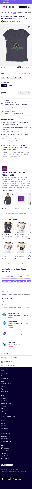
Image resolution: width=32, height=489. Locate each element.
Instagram (7, 448)
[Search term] (28, 7)
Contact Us (4, 438)
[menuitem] (3, 12)
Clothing (11, 12)
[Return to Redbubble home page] (9, 7)
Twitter (6, 453)
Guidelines (4, 431)
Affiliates (3, 406)
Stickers (19, 12)
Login (3, 386)
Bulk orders (4, 391)
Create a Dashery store (8, 416)
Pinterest (6, 458)
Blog (2, 381)
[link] (8, 281)
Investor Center (5, 401)
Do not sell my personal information (10, 471)
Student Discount (6, 383)
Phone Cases (27, 12)
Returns (3, 425)
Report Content (5, 353)
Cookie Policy (23, 471)
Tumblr (6, 456)
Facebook (7, 450)
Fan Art (3, 376)
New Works (4, 378)
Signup (3, 389)
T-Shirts (4, 292)
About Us (4, 398)
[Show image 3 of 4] (4, 67)
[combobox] (24, 7)
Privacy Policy (14, 469)
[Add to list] (29, 27)
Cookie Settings (6, 441)
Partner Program (6, 403)
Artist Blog (4, 414)
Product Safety (5, 433)
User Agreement (5, 469)
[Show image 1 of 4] (1, 67)
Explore (3, 12)
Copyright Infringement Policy (10, 357)
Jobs (2, 411)
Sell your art (4, 408)
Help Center (4, 428)
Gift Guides (4, 373)
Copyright (4, 436)
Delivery (3, 423)
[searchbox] (16, 276)
